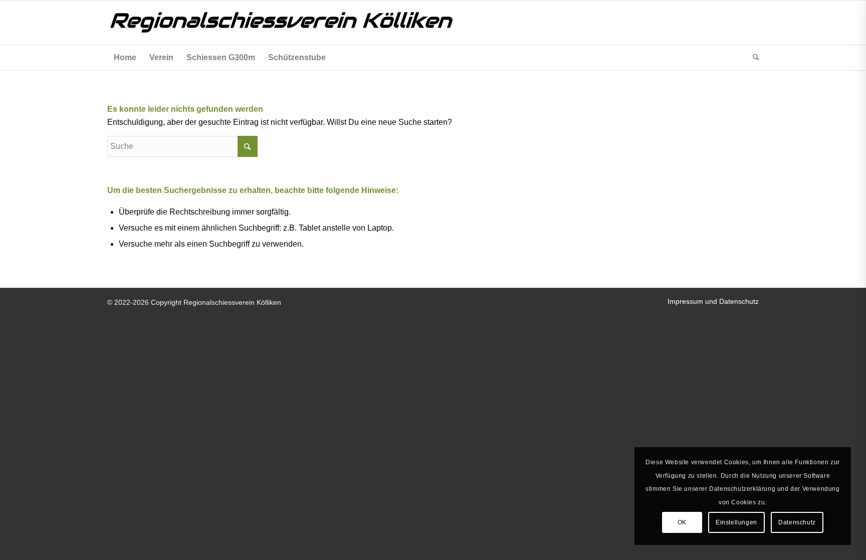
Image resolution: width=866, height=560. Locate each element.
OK (682, 522)
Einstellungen (736, 522)
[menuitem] (125, 57)
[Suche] (752, 57)
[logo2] (307, 23)
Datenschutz (797, 522)
